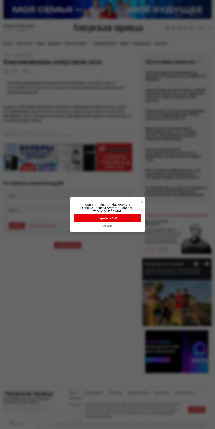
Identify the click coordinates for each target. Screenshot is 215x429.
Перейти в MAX (108, 218)
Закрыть (107, 225)
